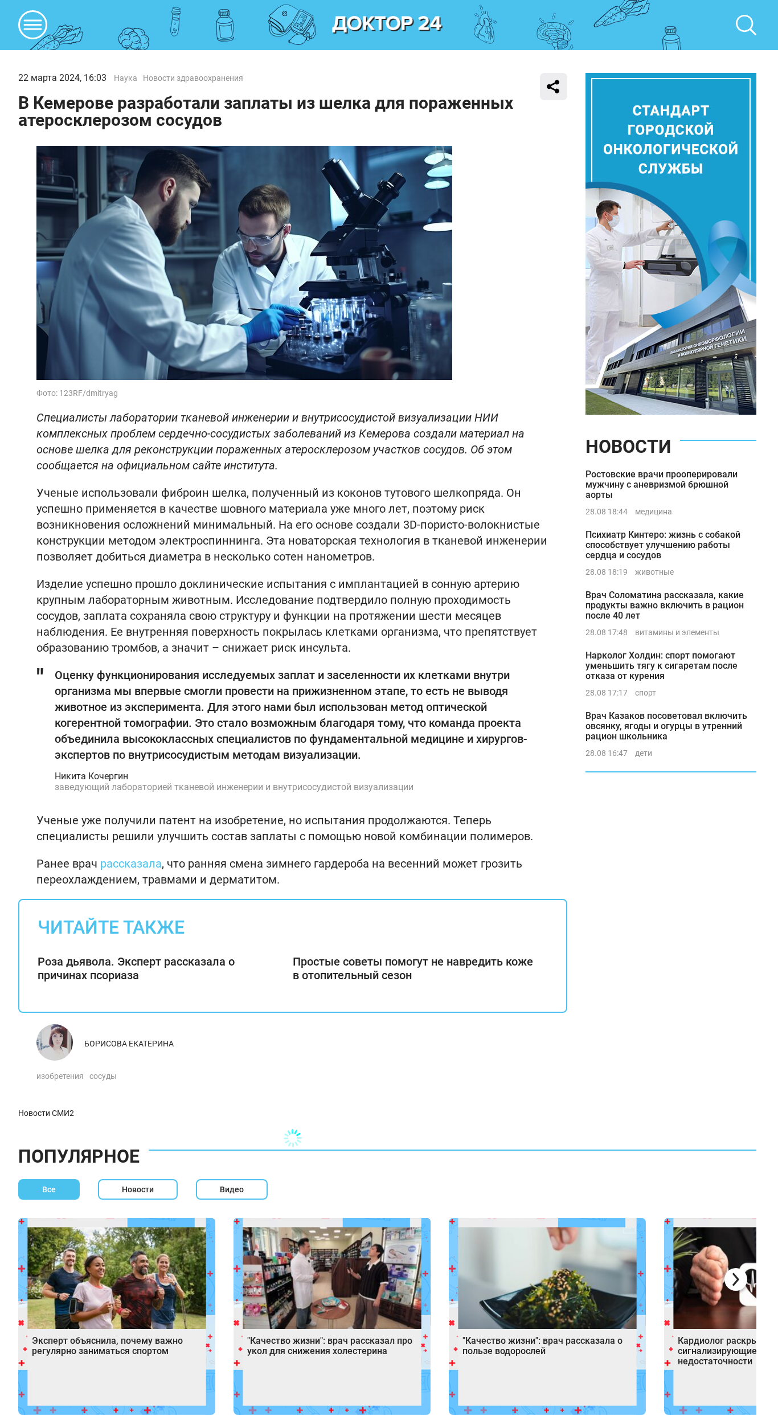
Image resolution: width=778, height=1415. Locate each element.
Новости (628, 446)
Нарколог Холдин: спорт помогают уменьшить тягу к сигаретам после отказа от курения (661, 665)
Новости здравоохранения (193, 78)
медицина (653, 511)
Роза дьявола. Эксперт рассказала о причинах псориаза (136, 968)
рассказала (131, 863)
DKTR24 (387, 25)
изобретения (60, 1076)
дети (643, 753)
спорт (645, 692)
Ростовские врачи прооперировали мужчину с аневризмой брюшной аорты (661, 484)
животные (654, 571)
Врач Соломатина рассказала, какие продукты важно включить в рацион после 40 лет (664, 605)
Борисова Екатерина (129, 1043)
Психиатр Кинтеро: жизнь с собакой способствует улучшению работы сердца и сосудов (662, 545)
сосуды (103, 1076)
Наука (125, 78)
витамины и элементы (677, 632)
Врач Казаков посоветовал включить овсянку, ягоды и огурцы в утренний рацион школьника (666, 726)
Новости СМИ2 (46, 1113)
